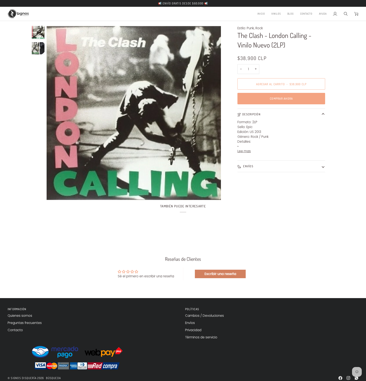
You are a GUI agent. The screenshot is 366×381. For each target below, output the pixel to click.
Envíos (247, 166)
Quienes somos (20, 315)
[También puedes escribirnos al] (356, 378)
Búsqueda (53, 378)
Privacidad (193, 330)
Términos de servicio (201, 337)
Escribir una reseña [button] (220, 273)
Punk (250, 28)
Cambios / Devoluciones (204, 315)
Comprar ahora (281, 98)
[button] (276, 14)
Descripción (251, 114)
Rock (259, 28)
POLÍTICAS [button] (192, 309)
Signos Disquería (23, 378)
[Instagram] (348, 378)
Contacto (15, 330)
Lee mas (244, 151)
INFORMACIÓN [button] (17, 309)
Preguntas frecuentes (25, 323)
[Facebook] (340, 378)
